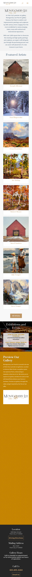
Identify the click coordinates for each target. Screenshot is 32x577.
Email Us (16, 574)
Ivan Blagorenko (16, 117)
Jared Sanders (16, 243)
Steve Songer (16, 306)
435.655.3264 (16, 570)
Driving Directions (16, 538)
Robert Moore (16, 212)
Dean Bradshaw (16, 149)
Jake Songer (16, 275)
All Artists (16, 315)
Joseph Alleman (16, 86)
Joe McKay (16, 180)
